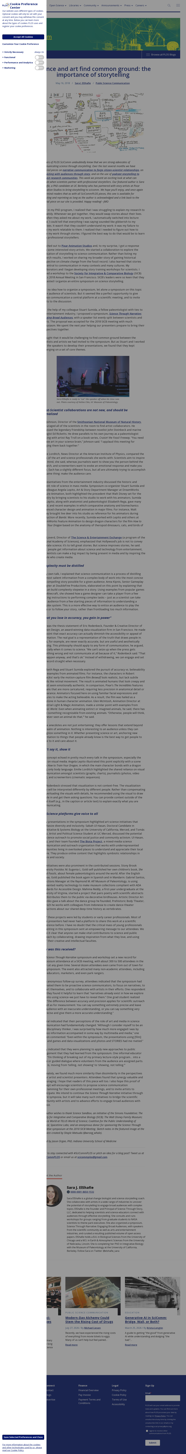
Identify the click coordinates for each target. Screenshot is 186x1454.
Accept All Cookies (23, 36)
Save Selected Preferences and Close (23, 1437)
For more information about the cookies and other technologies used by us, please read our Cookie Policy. (22, 1447)
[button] (13, 52)
